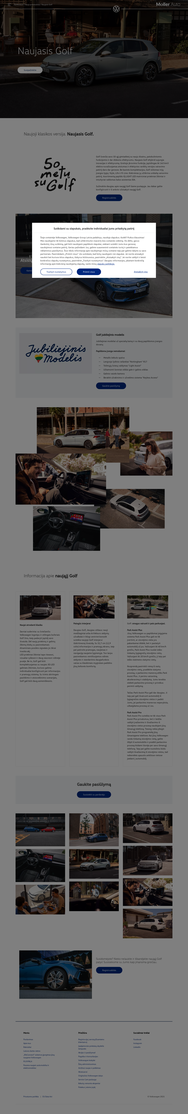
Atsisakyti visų (141, 271)
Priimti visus (89, 271)
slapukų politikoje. (106, 263)
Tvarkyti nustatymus (56, 271)
